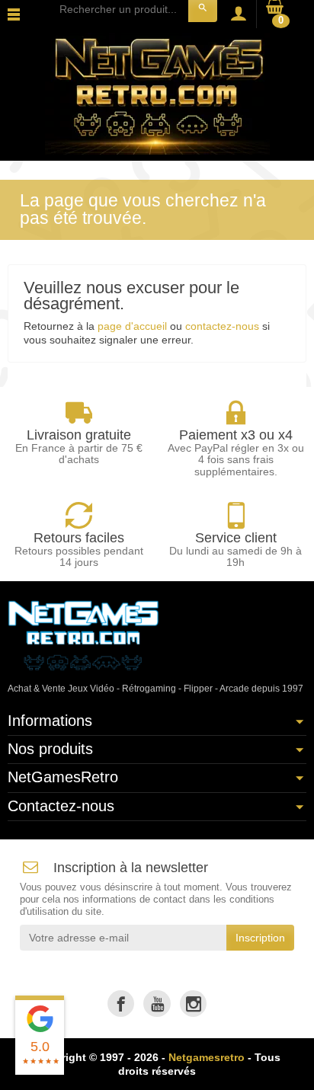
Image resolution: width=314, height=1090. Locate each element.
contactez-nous (222, 326)
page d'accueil (132, 326)
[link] (120, 1003)
